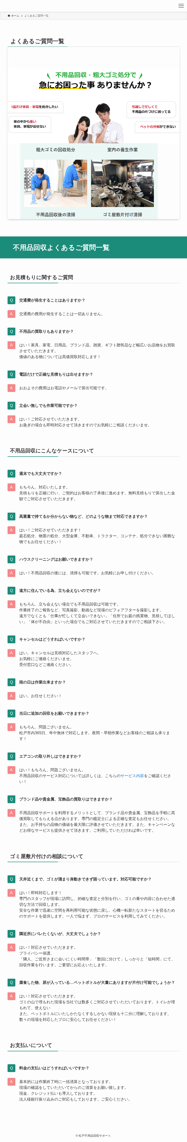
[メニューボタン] (181, 6)
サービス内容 (132, 776)
